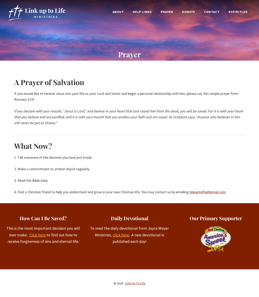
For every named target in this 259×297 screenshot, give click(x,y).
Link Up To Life (36, 12)
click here (121, 234)
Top (249, 287)
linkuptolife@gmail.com (208, 192)
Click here (37, 234)
